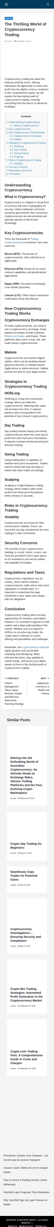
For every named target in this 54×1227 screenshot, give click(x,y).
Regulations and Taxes (19, 170)
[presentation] (27, 739)
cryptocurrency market (34, 647)
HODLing (17, 146)
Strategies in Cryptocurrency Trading (26, 143)
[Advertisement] (27, 1119)
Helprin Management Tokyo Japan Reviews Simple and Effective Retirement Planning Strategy (14, 691)
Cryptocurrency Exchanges (26, 136)
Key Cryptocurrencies (18, 129)
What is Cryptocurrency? (24, 125)
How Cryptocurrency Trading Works (25, 132)
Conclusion (13, 174)
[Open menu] (6, 4)
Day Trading (18, 149)
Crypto (8, 18)
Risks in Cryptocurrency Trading (23, 160)
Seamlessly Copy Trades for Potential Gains (23, 875)
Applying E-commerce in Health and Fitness (42, 686)
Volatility (16, 163)
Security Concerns (17, 167)
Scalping (16, 156)
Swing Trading (19, 153)
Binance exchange (14, 336)
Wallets (15, 139)
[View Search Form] (48, 4)
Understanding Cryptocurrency (23, 122)
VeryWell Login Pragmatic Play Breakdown (26, 1192)
